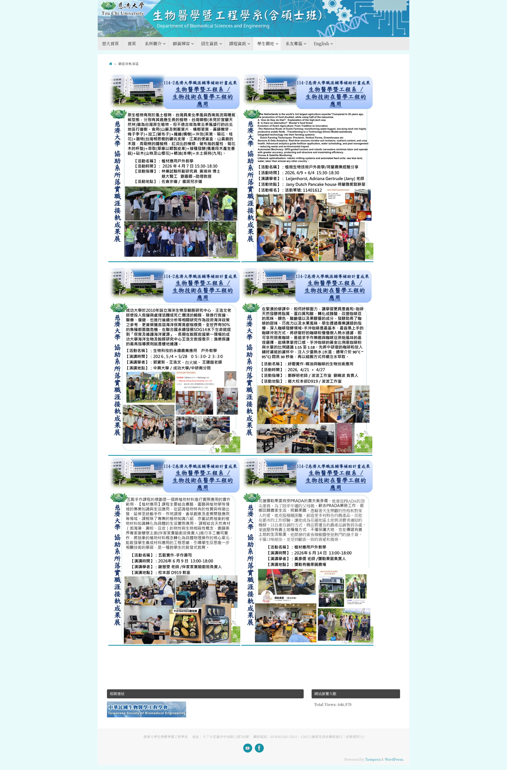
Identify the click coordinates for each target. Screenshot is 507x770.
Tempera (373, 759)
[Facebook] (259, 748)
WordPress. (394, 759)
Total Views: (326, 704)
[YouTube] (247, 748)
